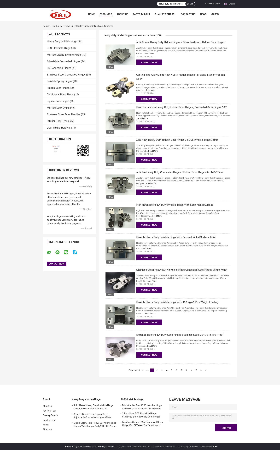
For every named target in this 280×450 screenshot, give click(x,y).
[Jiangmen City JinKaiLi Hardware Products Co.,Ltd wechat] (68, 252)
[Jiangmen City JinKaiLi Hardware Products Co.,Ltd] (60, 14)
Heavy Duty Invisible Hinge (62, 41)
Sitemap (47, 429)
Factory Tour (141, 14)
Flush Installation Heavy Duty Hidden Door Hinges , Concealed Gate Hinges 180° (181, 107)
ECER (215, 446)
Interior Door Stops (58, 121)
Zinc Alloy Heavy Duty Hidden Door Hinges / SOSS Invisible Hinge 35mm (177, 139)
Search (190, 4)
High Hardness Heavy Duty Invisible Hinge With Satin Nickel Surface (174, 204)
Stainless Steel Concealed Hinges (66, 74)
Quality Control (165, 14)
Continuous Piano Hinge (60, 94)
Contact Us (188, 14)
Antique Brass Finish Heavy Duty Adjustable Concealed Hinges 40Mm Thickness (92, 416)
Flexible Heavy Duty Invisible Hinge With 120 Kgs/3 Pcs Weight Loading (177, 302)
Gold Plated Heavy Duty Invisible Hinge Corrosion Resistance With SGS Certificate (93, 407)
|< (142, 370)
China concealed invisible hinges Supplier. (96, 446)
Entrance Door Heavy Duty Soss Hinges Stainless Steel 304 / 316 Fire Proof (179, 334)
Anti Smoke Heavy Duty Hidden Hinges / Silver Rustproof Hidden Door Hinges (180, 42)
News (203, 14)
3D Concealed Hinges (59, 68)
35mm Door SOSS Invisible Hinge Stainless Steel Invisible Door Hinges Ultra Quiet (141, 415)
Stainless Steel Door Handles (63, 114)
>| (205, 370)
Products (105, 14)
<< (147, 370)
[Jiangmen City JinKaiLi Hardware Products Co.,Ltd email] (51, 252)
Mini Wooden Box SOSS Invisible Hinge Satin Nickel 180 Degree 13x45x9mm (142, 407)
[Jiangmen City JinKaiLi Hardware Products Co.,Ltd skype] (77, 252)
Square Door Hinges (58, 101)
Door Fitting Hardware (59, 127)
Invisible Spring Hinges (59, 81)
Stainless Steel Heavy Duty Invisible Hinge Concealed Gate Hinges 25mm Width (181, 269)
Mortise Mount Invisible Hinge (64, 54)
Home (91, 14)
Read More (149, 53)
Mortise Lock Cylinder (59, 107)
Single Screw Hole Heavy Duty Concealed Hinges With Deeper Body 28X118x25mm (95, 424)
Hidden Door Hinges (58, 87)
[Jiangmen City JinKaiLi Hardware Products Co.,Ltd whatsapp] (59, 252)
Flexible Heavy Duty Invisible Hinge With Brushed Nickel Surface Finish (176, 237)
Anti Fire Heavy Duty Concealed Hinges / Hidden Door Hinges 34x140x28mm (179, 172)
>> (201, 370)
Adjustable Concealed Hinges (63, 61)
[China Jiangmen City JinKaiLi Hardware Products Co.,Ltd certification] (56, 150)
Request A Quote (212, 4)
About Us (122, 14)
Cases (215, 14)
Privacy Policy (71, 446)
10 (196, 370)
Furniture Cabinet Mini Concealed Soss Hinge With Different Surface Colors (142, 424)
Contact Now (149, 62)
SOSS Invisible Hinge (58, 48)
